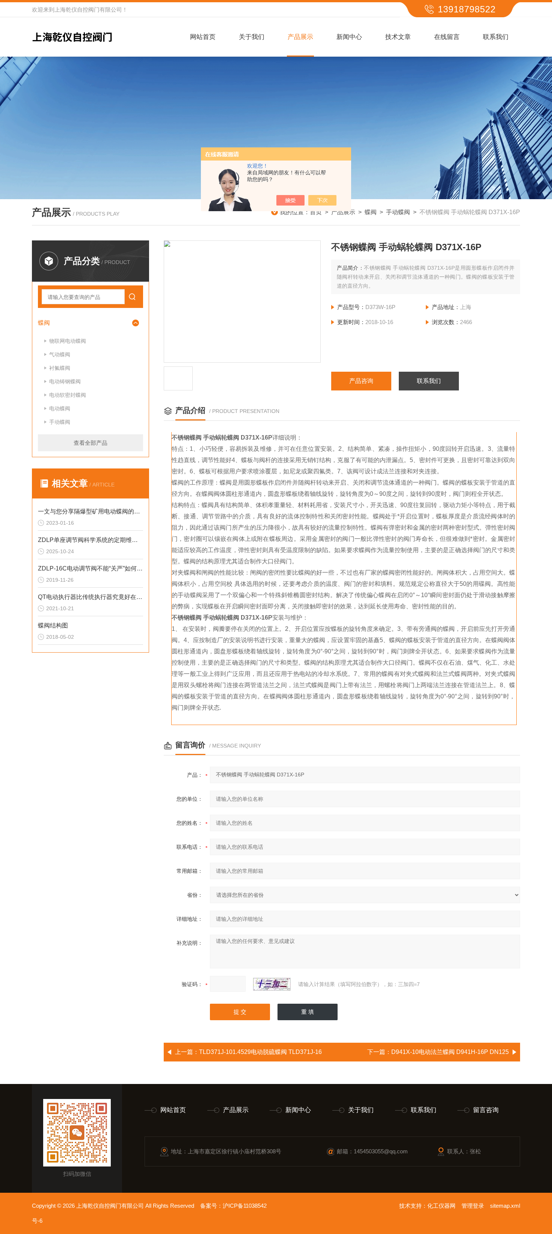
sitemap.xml (505, 1205)
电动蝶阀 (59, 408)
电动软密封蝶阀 (67, 395)
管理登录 (473, 1205)
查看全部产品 (90, 443)
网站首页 (203, 37)
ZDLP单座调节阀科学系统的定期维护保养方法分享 (90, 540)
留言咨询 (486, 1110)
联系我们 (495, 37)
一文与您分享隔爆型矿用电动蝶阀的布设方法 (90, 511)
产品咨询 (361, 381)
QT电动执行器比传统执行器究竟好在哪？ (90, 597)
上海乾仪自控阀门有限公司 (88, 9)
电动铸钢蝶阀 (65, 381)
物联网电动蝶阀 (67, 341)
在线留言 (447, 37)
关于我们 (251, 37)
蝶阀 (371, 212)
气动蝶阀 (59, 354)
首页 (316, 212)
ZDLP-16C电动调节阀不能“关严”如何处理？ (90, 568)
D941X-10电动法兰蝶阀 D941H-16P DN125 (450, 1052)
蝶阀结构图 (53, 625)
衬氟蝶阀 (59, 368)
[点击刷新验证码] (272, 984)
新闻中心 (349, 37)
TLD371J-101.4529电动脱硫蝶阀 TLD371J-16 (260, 1052)
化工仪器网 (441, 1205)
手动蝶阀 (398, 212)
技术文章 (398, 37)
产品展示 (300, 37)
